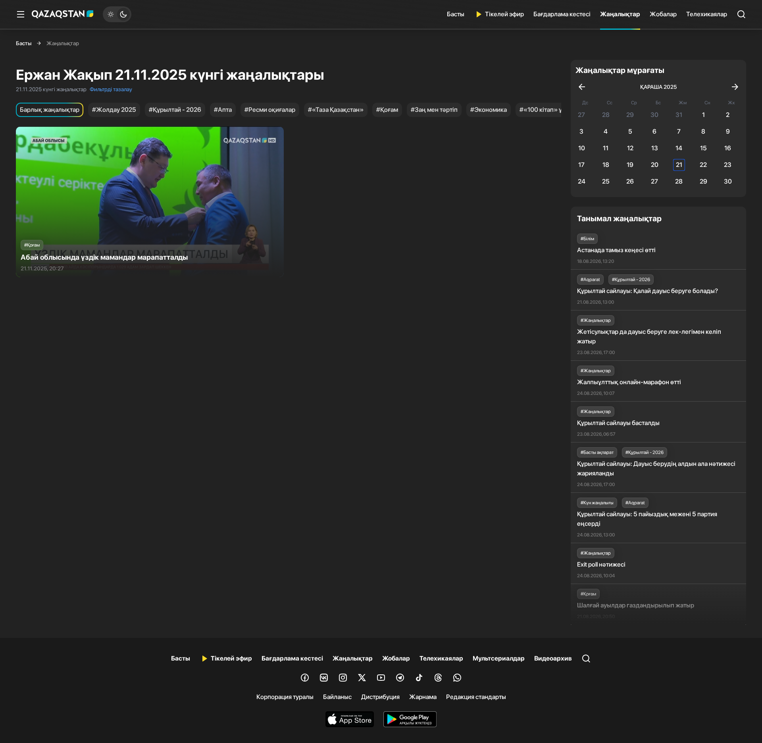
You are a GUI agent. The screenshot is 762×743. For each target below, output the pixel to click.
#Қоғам (387, 109)
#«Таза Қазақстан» (336, 109)
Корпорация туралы (285, 697)
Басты (455, 14)
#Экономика (488, 109)
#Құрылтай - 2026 (175, 109)
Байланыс (337, 697)
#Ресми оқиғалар (269, 109)
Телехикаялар (706, 14)
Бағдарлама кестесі (562, 14)
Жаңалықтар (620, 14)
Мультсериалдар (499, 658)
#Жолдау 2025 (114, 109)
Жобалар (663, 14)
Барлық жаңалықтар (49, 109)
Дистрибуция (380, 697)
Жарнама (423, 697)
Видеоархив (553, 658)
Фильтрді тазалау (111, 89)
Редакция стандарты (476, 697)
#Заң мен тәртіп (434, 109)
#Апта (223, 109)
